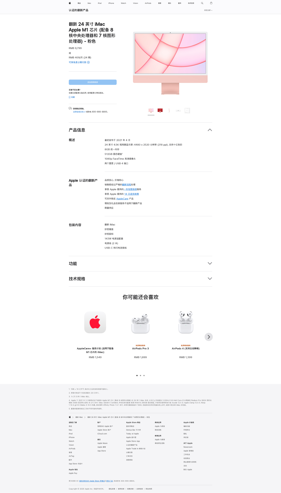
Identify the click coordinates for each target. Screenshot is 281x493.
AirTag (71, 456)
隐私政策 (112, 489)
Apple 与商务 (160, 426)
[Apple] (70, 417)
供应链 (186, 437)
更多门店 (109, 481)
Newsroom (188, 447)
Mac (70, 430)
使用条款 (121, 489)
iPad (70, 434)
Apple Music (102, 443)
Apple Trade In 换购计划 (135, 449)
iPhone (71, 437)
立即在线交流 (79, 112)
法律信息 (139, 489)
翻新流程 (126, 184)
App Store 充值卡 (76, 464)
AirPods (72, 449)
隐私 (185, 434)
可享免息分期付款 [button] (81, 62)
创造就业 (187, 458)
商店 (70, 426)
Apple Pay (73, 473)
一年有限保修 (130, 189)
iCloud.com (102, 434)
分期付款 (129, 452)
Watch (71, 441)
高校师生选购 (160, 443)
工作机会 (187, 454)
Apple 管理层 (189, 451)
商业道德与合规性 (190, 462)
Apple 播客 (101, 447)
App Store (101, 451)
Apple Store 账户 (104, 430)
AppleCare (122, 198)
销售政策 (130, 489)
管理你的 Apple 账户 (105, 426)
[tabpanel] (170, 63)
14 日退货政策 (131, 194)
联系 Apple (188, 469)
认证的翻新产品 (79, 10)
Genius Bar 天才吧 (133, 430)
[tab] (151, 111)
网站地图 (149, 489)
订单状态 (129, 456)
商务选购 (158, 430)
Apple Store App (133, 441)
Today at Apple (132, 434)
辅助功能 (187, 426)
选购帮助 (129, 460)
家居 (70, 452)
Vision (71, 445)
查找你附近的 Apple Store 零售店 (92, 481)
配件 (70, 460)
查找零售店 (130, 426)
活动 (185, 466)
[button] (202, 3)
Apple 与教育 (160, 439)
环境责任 (187, 430)
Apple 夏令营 (131, 437)
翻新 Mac (79, 417)
